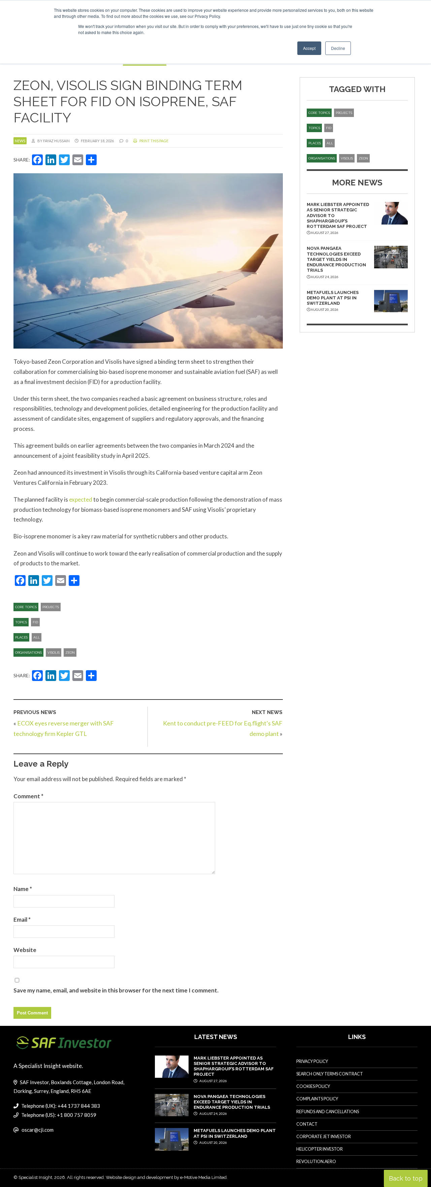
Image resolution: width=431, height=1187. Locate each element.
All (36, 637)
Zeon (70, 652)
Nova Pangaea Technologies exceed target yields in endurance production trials (336, 259)
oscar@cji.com (38, 1130)
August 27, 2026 (213, 1081)
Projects (50, 607)
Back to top (406, 1178)
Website (24, 949)
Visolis (53, 652)
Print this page (153, 141)
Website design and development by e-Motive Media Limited (166, 1177)
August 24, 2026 (213, 1113)
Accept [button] (309, 48)
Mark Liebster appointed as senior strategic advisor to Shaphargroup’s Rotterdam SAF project (234, 1066)
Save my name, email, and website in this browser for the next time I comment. (116, 990)
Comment (28, 796)
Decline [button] (338, 48)
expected (80, 499)
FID (35, 622)
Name (22, 888)
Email (22, 919)
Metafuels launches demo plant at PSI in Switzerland (333, 298)
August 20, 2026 (213, 1142)
